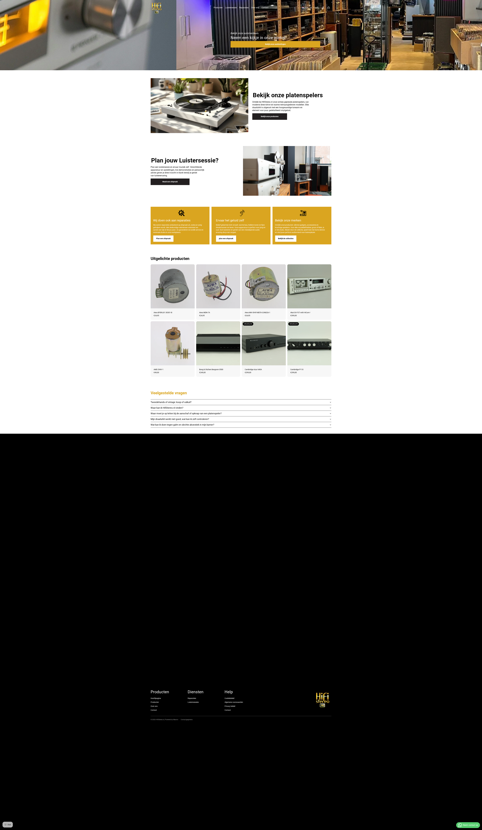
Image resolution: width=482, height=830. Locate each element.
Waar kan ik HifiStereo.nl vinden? (167, 407)
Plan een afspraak (163, 238)
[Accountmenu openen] (323, 7)
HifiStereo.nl (160, 719)
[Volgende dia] (479, 35)
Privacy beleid (230, 706)
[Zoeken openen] (318, 7)
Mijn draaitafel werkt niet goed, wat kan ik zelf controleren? (180, 419)
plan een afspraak (226, 238)
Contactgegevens (187, 719)
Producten (155, 702)
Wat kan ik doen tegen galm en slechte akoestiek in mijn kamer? (182, 424)
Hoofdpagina (156, 698)
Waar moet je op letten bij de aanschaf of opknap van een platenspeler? (186, 413)
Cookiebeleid (229, 698)
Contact (154, 710)
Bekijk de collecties (285, 238)
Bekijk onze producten (270, 116)
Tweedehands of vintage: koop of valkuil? (171, 402)
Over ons (154, 706)
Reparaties (192, 698)
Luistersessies (193, 702)
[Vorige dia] (3, 35)
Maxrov (175, 719)
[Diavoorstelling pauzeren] (237, 67)
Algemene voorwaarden (234, 702)
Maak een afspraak (170, 182)
